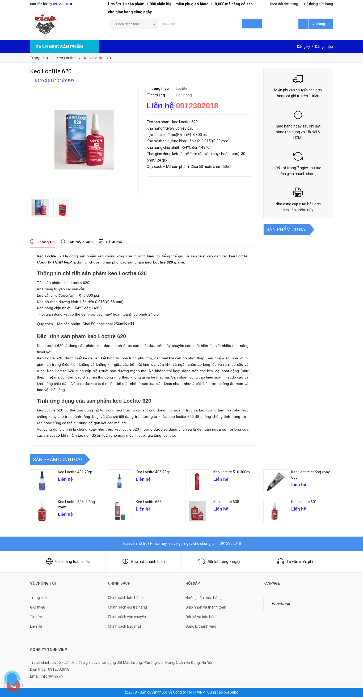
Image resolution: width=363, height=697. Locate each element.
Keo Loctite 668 (149, 502)
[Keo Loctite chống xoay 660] (275, 481)
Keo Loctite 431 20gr (75, 472)
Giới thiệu (37, 607)
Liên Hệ (36, 626)
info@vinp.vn (52, 676)
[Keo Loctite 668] (120, 511)
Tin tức (36, 617)
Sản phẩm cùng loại (57, 459)
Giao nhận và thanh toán (205, 607)
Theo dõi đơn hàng (283, 4)
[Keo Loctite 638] (197, 511)
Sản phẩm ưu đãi (286, 229)
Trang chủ (38, 598)
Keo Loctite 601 (304, 502)
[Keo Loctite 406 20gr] (120, 481)
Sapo (234, 692)
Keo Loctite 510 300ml (232, 472)
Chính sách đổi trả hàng (127, 607)
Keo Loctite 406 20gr (153, 472)
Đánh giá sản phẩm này (54, 80)
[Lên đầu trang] (353, 662)
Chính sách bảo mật (124, 626)
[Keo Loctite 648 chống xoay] (42, 511)
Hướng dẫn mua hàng (203, 598)
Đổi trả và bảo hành (201, 617)
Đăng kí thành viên (200, 626)
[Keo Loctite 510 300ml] (197, 481)
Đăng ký (303, 46)
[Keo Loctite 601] (275, 511)
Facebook (281, 603)
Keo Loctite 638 (226, 502)
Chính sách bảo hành (125, 598)
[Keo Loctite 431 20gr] (42, 481)
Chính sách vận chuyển (127, 617)
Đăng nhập (324, 46)
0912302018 (62, 4)
